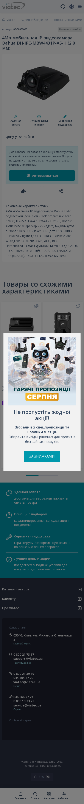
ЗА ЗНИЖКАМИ (42, 456)
